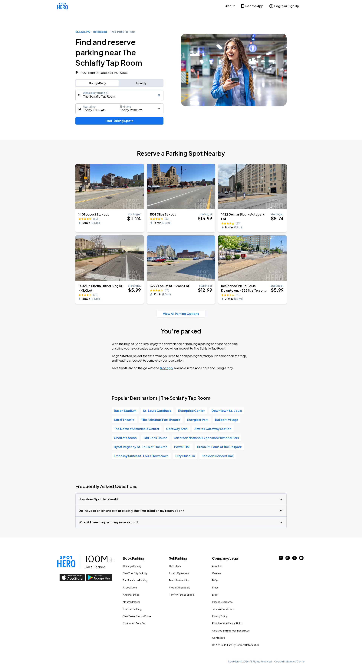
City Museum (185, 456)
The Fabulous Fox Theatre (160, 420)
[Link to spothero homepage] (66, 562)
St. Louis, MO (82, 31)
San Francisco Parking (135, 580)
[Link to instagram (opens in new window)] (287, 559)
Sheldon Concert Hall (217, 456)
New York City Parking (135, 573)
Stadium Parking (132, 609)
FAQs (215, 580)
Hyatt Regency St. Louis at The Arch (140, 447)
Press (215, 587)
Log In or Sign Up (286, 6)
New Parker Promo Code (137, 616)
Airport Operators (179, 573)
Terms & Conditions (223, 609)
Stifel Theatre (124, 420)
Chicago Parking (132, 566)
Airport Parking (131, 594)
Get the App (254, 6)
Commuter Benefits (134, 623)
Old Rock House (155, 438)
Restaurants (100, 31)
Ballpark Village (226, 420)
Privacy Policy (219, 616)
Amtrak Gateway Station (212, 429)
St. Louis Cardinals (157, 411)
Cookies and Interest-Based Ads (231, 630)
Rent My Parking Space (181, 594)
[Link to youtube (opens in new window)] (301, 559)
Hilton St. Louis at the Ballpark (219, 447)
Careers (216, 573)
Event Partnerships (179, 580)
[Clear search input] (158, 95)
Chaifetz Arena (125, 438)
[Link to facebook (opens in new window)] (281, 559)
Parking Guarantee (222, 602)
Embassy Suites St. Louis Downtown (141, 456)
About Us (217, 566)
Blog (215, 594)
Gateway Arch (177, 429)
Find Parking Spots (119, 121)
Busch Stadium (125, 411)
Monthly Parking (131, 602)
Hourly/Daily (97, 83)
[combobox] (119, 95)
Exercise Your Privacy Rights (227, 623)
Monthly (141, 83)
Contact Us (218, 637)
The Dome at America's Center (136, 429)
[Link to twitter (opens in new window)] (294, 559)
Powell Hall (182, 447)
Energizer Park (197, 420)
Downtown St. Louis (227, 411)
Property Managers (179, 587)
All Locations (130, 587)
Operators (175, 566)
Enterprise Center (191, 411)
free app (166, 368)
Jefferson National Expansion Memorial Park (206, 438)
